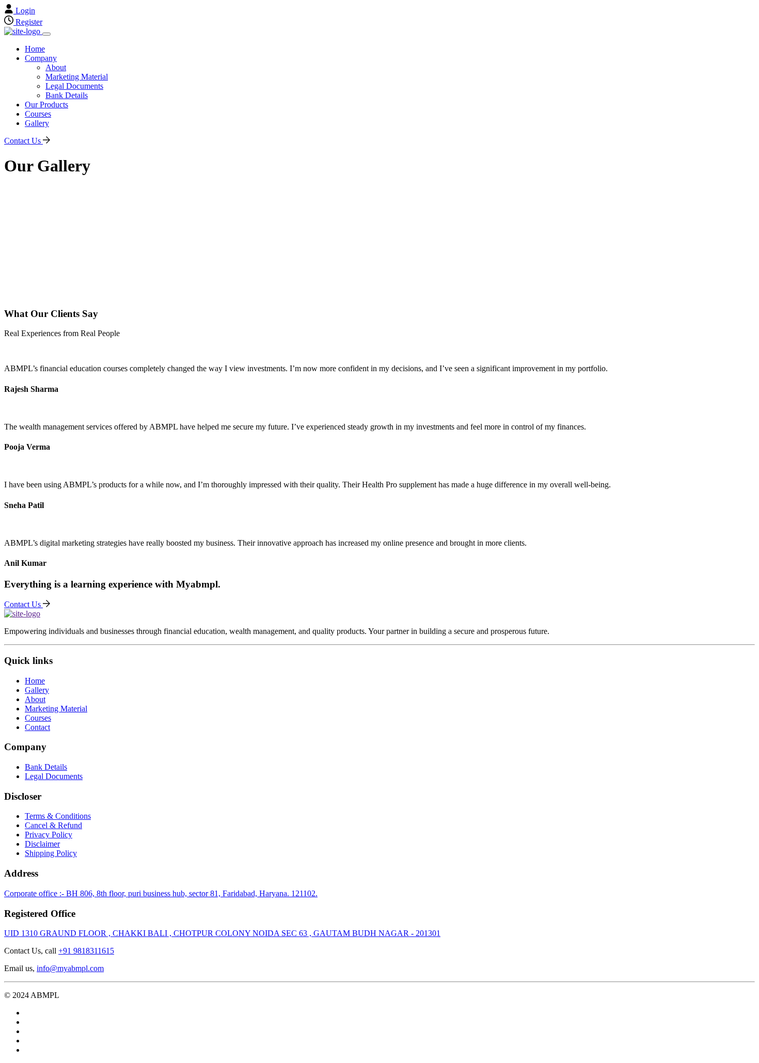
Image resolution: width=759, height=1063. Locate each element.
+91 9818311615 (86, 950)
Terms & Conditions (58, 816)
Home (35, 48)
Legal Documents (74, 86)
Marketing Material (76, 76)
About (55, 67)
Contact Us (23, 140)
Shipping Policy (51, 853)
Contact (37, 727)
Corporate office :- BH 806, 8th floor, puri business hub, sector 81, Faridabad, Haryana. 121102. (161, 893)
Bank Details (66, 95)
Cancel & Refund (53, 825)
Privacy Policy (48, 834)
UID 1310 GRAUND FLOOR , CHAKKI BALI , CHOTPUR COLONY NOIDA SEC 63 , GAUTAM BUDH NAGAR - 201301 (222, 933)
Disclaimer (42, 843)
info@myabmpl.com (70, 968)
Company (41, 58)
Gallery (37, 123)
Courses (38, 113)
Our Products (46, 104)
